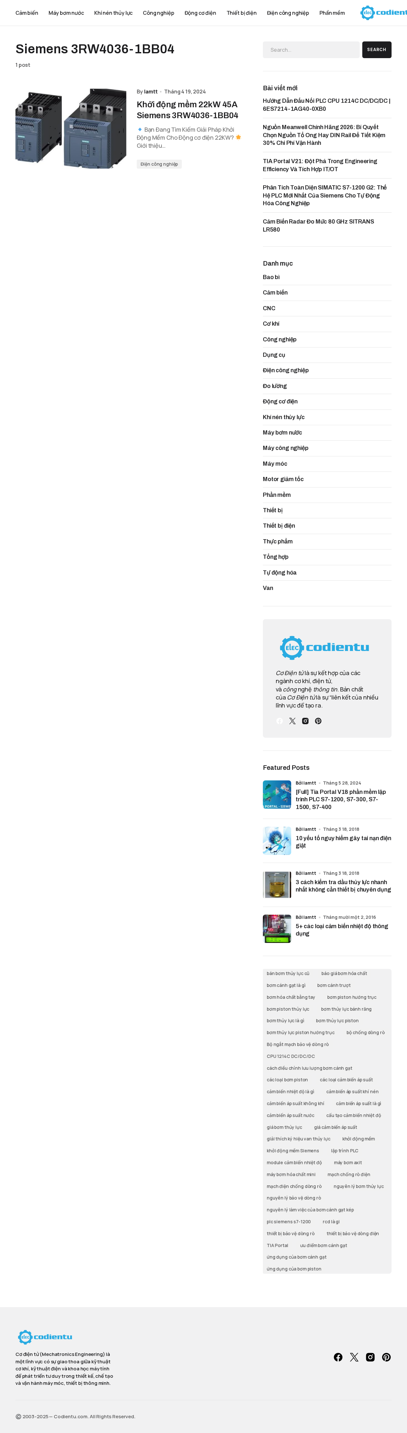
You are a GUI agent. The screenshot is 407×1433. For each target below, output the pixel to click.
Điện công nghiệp (159, 164)
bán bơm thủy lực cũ (288, 973)
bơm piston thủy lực (288, 1009)
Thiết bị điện (279, 526)
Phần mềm (277, 495)
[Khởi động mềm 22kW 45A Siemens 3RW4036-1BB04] (70, 129)
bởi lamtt (306, 783)
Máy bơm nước (282, 432)
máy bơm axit (348, 1162)
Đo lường (275, 386)
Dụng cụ (274, 355)
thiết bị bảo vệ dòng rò (291, 1233)
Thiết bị (273, 510)
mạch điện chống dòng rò (294, 1186)
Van (268, 588)
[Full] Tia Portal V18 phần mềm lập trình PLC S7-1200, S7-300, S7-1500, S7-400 (341, 799)
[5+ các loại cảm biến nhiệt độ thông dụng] (277, 929)
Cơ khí (271, 324)
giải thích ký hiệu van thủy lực (298, 1139)
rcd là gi (331, 1221)
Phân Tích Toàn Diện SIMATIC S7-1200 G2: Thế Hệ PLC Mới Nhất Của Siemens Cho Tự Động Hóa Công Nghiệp (325, 195)
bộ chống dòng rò (366, 1032)
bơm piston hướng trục (351, 997)
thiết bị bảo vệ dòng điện (353, 1233)
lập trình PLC (344, 1150)
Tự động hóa (280, 572)
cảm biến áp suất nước (290, 1115)
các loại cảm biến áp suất (346, 1080)
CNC (269, 308)
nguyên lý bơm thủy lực (359, 1186)
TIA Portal (277, 1245)
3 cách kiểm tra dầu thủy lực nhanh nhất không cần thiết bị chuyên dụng (343, 886)
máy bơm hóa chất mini (291, 1174)
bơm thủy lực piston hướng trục (301, 1032)
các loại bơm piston (287, 1080)
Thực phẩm (278, 541)
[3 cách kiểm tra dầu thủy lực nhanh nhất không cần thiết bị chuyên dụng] (277, 885)
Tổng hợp (276, 557)
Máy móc (275, 464)
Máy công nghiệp (286, 448)
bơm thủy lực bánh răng (346, 1009)
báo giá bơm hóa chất (344, 973)
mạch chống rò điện (349, 1174)
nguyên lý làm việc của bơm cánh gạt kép (310, 1210)
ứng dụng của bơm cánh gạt (297, 1257)
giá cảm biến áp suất (335, 1127)
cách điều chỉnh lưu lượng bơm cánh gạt (309, 1068)
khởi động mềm (358, 1139)
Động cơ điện (280, 401)
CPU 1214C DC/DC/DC (291, 1056)
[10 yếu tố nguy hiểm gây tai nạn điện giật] (277, 841)
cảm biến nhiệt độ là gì (290, 1091)
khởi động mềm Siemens (293, 1150)
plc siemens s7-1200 (289, 1221)
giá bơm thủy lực (284, 1127)
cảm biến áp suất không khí (295, 1103)
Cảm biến (275, 292)
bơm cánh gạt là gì (286, 985)
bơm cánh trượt (333, 985)
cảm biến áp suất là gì (358, 1103)
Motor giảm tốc (283, 479)
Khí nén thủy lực (283, 417)
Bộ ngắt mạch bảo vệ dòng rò (298, 1044)
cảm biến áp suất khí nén (352, 1091)
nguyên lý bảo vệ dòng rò (294, 1198)
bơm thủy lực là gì (285, 1020)
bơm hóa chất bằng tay (291, 997)
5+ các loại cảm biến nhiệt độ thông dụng (342, 930)
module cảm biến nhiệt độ (294, 1162)
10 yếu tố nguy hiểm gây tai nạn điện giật (343, 842)
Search (376, 49)
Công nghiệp (280, 339)
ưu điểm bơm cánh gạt (323, 1245)
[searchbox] (311, 49)
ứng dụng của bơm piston (294, 1269)
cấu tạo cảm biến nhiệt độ (353, 1115)
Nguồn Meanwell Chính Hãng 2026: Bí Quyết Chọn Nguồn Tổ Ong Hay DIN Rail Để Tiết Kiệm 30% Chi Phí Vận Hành (324, 135)
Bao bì (271, 277)
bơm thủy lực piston (337, 1020)
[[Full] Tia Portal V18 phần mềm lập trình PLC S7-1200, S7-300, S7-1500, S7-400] (277, 794)
